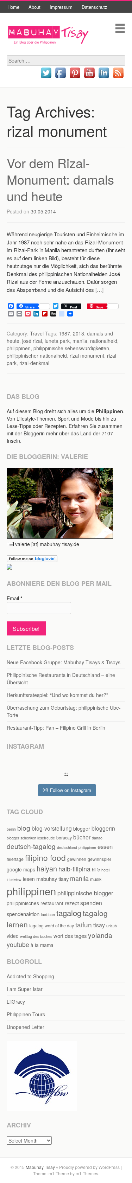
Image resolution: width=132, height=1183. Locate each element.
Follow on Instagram (70, 790)
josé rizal (32, 340)
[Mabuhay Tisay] (48, 51)
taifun (83, 924)
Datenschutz (94, 7)
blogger (81, 828)
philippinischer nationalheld (37, 355)
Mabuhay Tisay (40, 1167)
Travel (37, 333)
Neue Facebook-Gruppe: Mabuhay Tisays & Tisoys (63, 662)
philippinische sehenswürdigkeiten (71, 348)
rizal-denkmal (34, 362)
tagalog (68, 912)
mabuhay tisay (52, 878)
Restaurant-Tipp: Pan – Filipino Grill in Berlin (56, 727)
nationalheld (103, 340)
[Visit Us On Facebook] (60, 77)
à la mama (42, 944)
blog (23, 827)
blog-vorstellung (52, 828)
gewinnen (76, 859)
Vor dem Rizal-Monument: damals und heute (60, 179)
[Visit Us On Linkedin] (103, 77)
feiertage (15, 859)
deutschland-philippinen (76, 847)
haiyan (47, 868)
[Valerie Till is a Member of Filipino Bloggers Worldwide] (42, 1109)
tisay (99, 925)
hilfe (96, 869)
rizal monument (87, 355)
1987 (64, 333)
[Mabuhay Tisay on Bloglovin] (32, 560)
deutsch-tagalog (31, 846)
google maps (21, 869)
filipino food (45, 857)
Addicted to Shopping (30, 976)
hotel (105, 869)
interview (14, 879)
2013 (78, 333)
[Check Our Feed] (118, 77)
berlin (11, 829)
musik (95, 879)
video (13, 935)
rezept (72, 903)
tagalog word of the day (51, 925)
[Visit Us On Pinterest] (75, 77)
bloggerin (103, 828)
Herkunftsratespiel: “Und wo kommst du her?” (57, 694)
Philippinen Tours (26, 1014)
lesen (29, 878)
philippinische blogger (85, 893)
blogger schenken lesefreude (31, 837)
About (34, 7)
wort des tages (70, 935)
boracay (64, 837)
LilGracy (16, 1001)
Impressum (61, 7)
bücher (81, 837)
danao (97, 837)
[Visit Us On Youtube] (89, 77)
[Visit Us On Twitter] (46, 77)
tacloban (48, 914)
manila (80, 340)
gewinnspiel (99, 859)
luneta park (57, 340)
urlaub (111, 925)
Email (14, 598)
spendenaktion (23, 913)
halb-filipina (74, 868)
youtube (18, 944)
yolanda (100, 935)
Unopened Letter (25, 1026)
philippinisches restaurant (35, 903)
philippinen (19, 348)
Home (13, 7)
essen (105, 846)
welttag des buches (36, 936)
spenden (91, 903)
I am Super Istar (25, 988)
